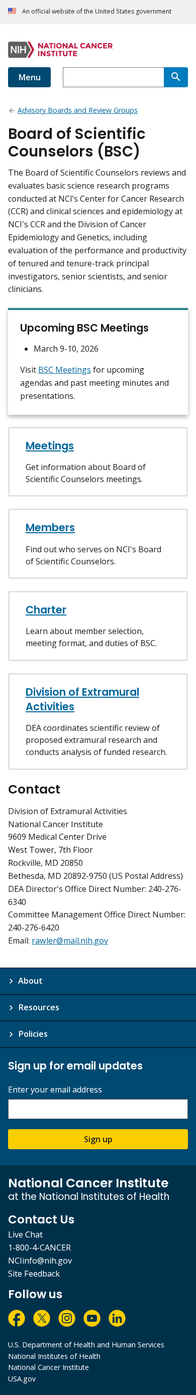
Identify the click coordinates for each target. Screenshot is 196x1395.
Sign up (98, 1139)
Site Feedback (34, 1273)
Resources (38, 1007)
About (30, 980)
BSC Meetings (64, 369)
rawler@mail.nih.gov (70, 940)
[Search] (176, 77)
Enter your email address (55, 1089)
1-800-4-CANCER (39, 1247)
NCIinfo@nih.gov (40, 1260)
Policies (33, 1033)
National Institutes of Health (54, 1356)
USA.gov (22, 1378)
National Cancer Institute (48, 1367)
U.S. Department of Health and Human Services (86, 1344)
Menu (29, 77)
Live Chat (25, 1234)
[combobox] (113, 77)
